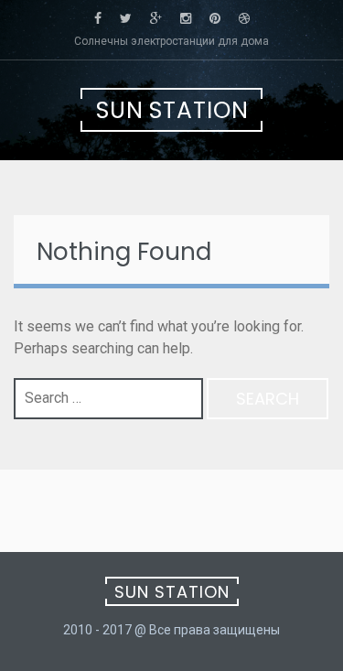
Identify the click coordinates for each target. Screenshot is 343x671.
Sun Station (172, 110)
